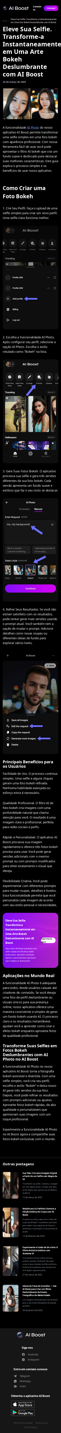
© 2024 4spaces (30, 1427)
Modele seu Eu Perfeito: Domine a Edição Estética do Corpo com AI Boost (39, 1211)
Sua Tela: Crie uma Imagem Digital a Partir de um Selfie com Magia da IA (40, 1176)
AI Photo (33, 127)
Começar (51, 8)
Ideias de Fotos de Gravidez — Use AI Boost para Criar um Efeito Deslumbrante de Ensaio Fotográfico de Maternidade (39, 1291)
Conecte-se (37, 8)
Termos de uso (41, 1423)
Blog (5, 20)
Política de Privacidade (23, 1423)
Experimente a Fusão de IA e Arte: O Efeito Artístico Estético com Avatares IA (40, 1250)
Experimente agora (46, 940)
